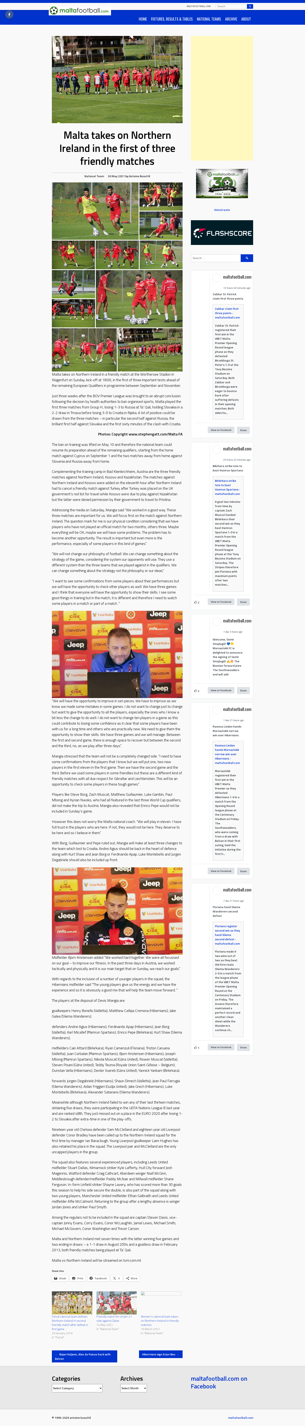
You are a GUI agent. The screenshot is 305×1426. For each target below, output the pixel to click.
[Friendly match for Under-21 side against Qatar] (116, 1302)
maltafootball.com (199, 6)
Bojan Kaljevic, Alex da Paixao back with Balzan (83, 1356)
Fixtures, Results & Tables (172, 19)
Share (243, 430)
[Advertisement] (222, 98)
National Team (94, 176)
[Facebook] (9, 14)
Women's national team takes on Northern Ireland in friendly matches (160, 1320)
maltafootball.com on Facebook (219, 1382)
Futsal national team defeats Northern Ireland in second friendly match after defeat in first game (70, 1322)
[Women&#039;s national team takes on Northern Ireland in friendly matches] (161, 1302)
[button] (95, 211)
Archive (231, 19)
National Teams (209, 19)
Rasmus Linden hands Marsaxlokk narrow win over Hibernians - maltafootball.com (227, 754)
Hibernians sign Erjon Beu (161, 1354)
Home (143, 19)
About (246, 19)
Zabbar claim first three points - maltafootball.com (227, 313)
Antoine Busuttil (139, 176)
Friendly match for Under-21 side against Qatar (114, 1318)
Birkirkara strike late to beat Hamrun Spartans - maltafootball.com (227, 487)
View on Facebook (221, 430)
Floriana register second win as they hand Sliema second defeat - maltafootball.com (227, 935)
